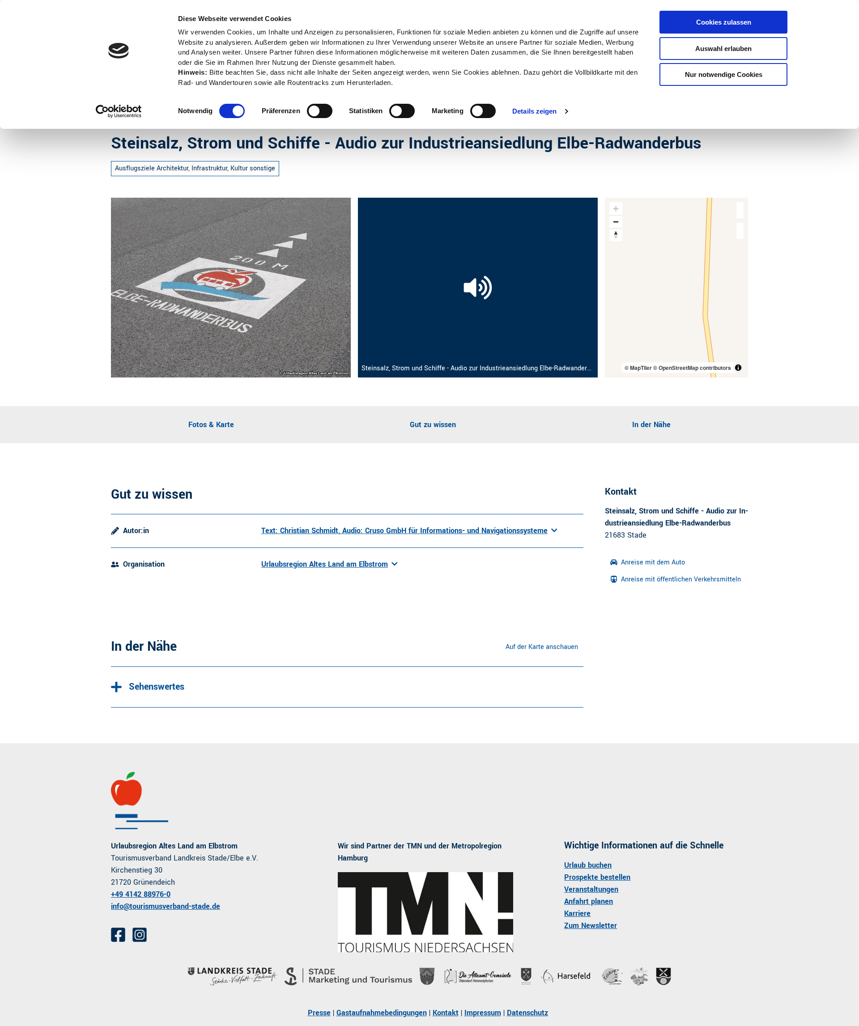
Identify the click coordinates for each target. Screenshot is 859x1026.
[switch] (319, 111)
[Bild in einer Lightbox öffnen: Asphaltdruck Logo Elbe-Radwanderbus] (231, 287)
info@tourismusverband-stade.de (165, 906)
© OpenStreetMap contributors (692, 368)
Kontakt (446, 1013)
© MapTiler (638, 368)
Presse (319, 1013)
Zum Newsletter (590, 925)
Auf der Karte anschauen (542, 647)
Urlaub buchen (588, 865)
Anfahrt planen (588, 901)
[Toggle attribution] (738, 367)
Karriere (577, 913)
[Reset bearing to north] (615, 234)
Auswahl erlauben (723, 48)
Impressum (482, 1013)
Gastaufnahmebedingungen (381, 1013)
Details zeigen (534, 111)
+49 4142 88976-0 (140, 894)
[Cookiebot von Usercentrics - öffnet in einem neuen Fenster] (119, 111)
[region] (676, 287)
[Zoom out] (615, 221)
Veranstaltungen (591, 889)
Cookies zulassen (723, 22)
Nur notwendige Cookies (723, 74)
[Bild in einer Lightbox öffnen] (426, 912)
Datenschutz (527, 1013)
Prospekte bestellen (597, 877)
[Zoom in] (615, 208)
